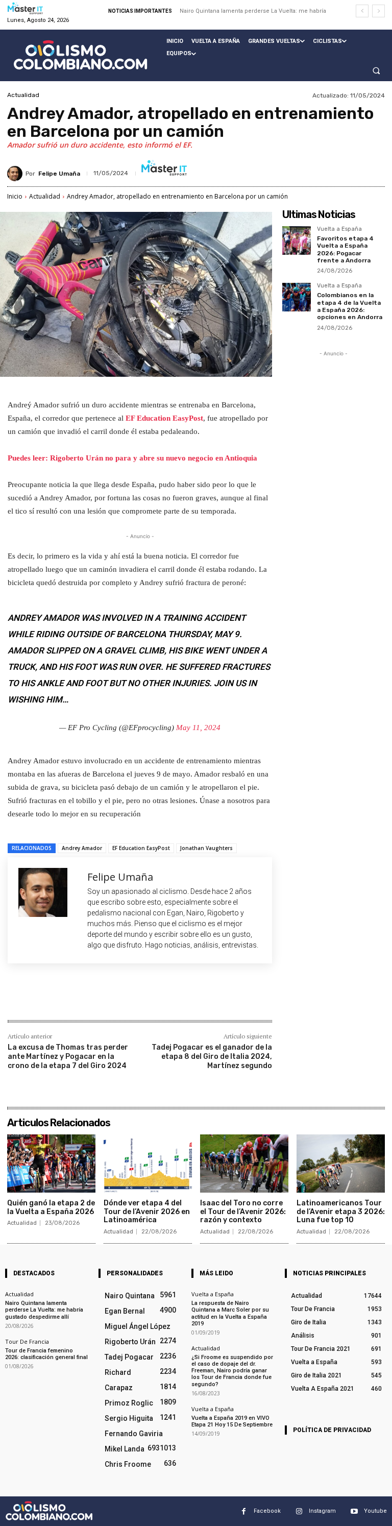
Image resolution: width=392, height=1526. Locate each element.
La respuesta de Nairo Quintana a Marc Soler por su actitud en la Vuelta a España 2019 (230, 1313)
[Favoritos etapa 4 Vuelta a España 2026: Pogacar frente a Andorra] (296, 240)
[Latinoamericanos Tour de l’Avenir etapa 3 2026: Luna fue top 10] (341, 1163)
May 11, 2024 (198, 727)
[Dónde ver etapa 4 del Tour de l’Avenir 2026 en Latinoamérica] (148, 1163)
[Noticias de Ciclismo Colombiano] (80, 55)
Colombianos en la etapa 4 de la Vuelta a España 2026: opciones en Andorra (349, 306)
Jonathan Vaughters (206, 848)
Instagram (322, 1511)
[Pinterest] (128, 998)
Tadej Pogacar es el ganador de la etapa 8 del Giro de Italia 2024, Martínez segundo (212, 1056)
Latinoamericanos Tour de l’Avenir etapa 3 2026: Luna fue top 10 (341, 1212)
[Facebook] (81, 998)
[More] (175, 998)
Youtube (375, 1511)
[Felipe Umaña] (16, 173)
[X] (104, 998)
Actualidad (23, 95)
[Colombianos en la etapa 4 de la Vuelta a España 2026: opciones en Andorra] (296, 297)
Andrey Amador (82, 848)
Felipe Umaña (59, 174)
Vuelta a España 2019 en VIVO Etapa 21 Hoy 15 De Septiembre (232, 1421)
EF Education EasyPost (164, 418)
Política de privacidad (332, 1430)
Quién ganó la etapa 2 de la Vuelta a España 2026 (51, 1207)
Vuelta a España (339, 229)
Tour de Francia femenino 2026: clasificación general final (46, 1354)
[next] (378, 11)
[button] (376, 70)
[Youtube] (354, 1511)
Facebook (267, 1511)
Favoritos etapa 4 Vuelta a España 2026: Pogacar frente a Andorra (345, 249)
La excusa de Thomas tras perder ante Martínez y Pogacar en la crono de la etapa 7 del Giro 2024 (68, 1056)
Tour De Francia (27, 1341)
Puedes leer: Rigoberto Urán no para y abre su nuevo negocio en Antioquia (132, 458)
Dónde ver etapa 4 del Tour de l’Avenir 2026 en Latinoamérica (147, 1212)
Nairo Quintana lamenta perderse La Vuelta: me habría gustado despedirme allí (44, 1310)
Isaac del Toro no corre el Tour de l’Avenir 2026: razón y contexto (243, 1212)
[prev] (362, 11)
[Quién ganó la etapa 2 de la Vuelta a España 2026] (51, 1163)
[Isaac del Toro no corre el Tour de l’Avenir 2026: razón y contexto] (244, 1163)
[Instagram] (299, 1511)
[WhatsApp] (151, 998)
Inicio (14, 196)
